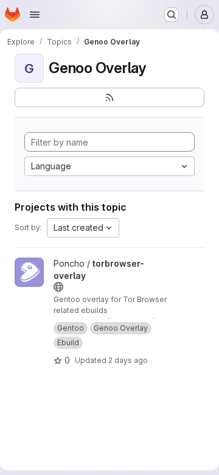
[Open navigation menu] (34, 14)
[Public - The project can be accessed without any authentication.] (58, 287)
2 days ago (128, 360)
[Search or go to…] (171, 14)
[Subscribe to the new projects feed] (109, 97)
